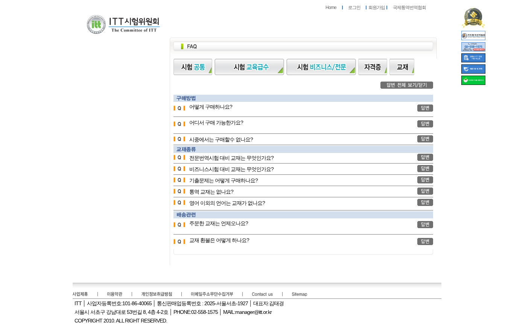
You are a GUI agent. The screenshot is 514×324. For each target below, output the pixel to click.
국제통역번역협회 (409, 7)
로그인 (354, 7)
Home (330, 7)
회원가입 (376, 7)
